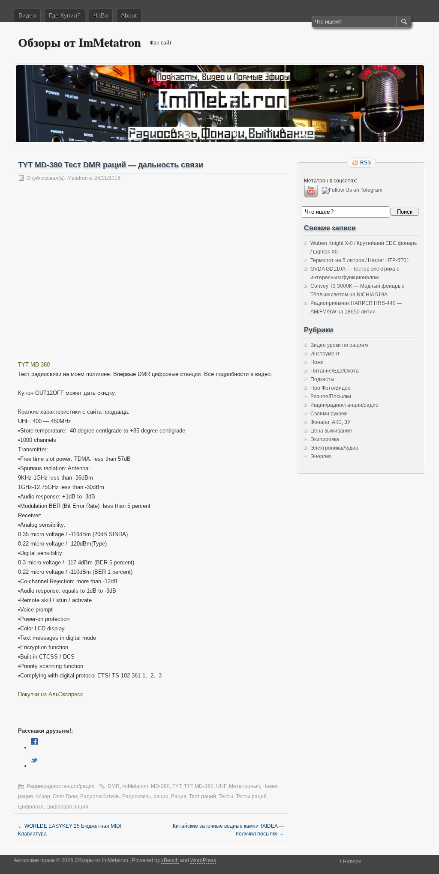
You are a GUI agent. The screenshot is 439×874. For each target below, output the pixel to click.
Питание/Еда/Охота (334, 371)
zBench (170, 860)
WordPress (203, 860)
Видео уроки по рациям (339, 345)
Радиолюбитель (100, 796)
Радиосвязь (136, 796)
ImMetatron (135, 786)
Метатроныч (244, 786)
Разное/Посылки (330, 397)
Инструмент (325, 354)
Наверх (352, 862)
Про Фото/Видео (330, 388)
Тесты (226, 796)
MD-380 (160, 786)
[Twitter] (34, 766)
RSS (365, 163)
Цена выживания (331, 431)
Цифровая (31, 807)
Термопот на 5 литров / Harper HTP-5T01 (359, 260)
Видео (27, 15)
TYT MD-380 (34, 364)
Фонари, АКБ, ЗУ (330, 422)
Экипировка (324, 439)
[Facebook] (34, 747)
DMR (114, 786)
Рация (178, 796)
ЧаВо (100, 15)
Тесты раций (251, 796)
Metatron (77, 178)
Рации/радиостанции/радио (61, 786)
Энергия (320, 456)
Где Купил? (65, 15)
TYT (176, 786)
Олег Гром (65, 796)
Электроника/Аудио (334, 448)
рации (160, 796)
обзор (43, 796)
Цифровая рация (67, 807)
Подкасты (322, 379)
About (129, 15)
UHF (221, 786)
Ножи (317, 362)
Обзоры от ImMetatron (79, 42)
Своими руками (329, 414)
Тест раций (202, 796)
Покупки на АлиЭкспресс (50, 694)
